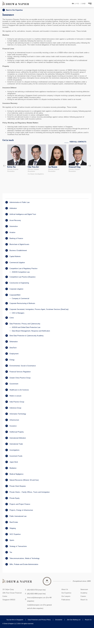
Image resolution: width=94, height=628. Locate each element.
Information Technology (18, 414)
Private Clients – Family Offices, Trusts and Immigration (30, 492)
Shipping (13, 528)
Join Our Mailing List (73, 620)
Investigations (14, 450)
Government (14, 384)
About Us (64, 589)
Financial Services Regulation (20, 372)
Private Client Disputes (18, 486)
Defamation (14, 342)
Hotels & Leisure (15, 396)
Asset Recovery (15, 220)
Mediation (13, 468)
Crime (12, 318)
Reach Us (84, 600)
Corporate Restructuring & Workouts (22, 303)
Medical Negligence (16, 474)
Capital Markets (15, 256)
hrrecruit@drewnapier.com (36, 598)
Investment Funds (16, 456)
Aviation (12, 232)
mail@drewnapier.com (35, 605)
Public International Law (18, 516)
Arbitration (13, 208)
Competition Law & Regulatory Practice (23, 268)
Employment (14, 354)
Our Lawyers (65, 596)
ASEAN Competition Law (21, 272)
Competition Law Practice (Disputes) (22, 277)
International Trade (16, 444)
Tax (11, 552)
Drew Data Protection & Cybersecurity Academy (27, 336)
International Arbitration (18, 438)
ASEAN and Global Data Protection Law (26, 327)
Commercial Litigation (17, 262)
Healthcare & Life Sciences (19, 390)
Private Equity (15, 498)
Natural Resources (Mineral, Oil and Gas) (24, 480)
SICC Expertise (15, 534)
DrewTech (13, 348)
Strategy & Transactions (18, 546)
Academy (84, 593)
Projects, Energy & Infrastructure (21, 510)
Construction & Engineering (19, 283)
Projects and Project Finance (20, 504)
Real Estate (14, 522)
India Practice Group (17, 402)
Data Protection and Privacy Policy (39, 620)
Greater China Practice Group (20, 378)
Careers (83, 596)
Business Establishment (18, 250)
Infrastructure (14, 420)
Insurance (13, 426)
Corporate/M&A (15, 295)
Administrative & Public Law (19, 202)
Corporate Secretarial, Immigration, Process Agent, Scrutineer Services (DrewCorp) (39, 309)
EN (73, 3)
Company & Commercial (20, 298)
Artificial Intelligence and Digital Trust (23, 214)
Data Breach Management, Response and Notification (31, 331)
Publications (65, 600)
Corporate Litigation (16, 289)
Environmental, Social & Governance (23, 366)
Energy (12, 360)
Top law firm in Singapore (14, 620)
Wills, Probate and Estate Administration (24, 564)
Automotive (14, 226)
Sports (12, 540)
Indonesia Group (15, 408)
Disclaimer (58, 620)
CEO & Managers (18, 313)
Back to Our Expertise (14, 10)
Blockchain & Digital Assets (19, 244)
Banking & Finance (16, 238)
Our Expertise (66, 593)
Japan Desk (14, 462)
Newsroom (84, 589)
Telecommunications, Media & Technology (25, 558)
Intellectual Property (17, 432)
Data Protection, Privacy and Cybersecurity (25, 324)
